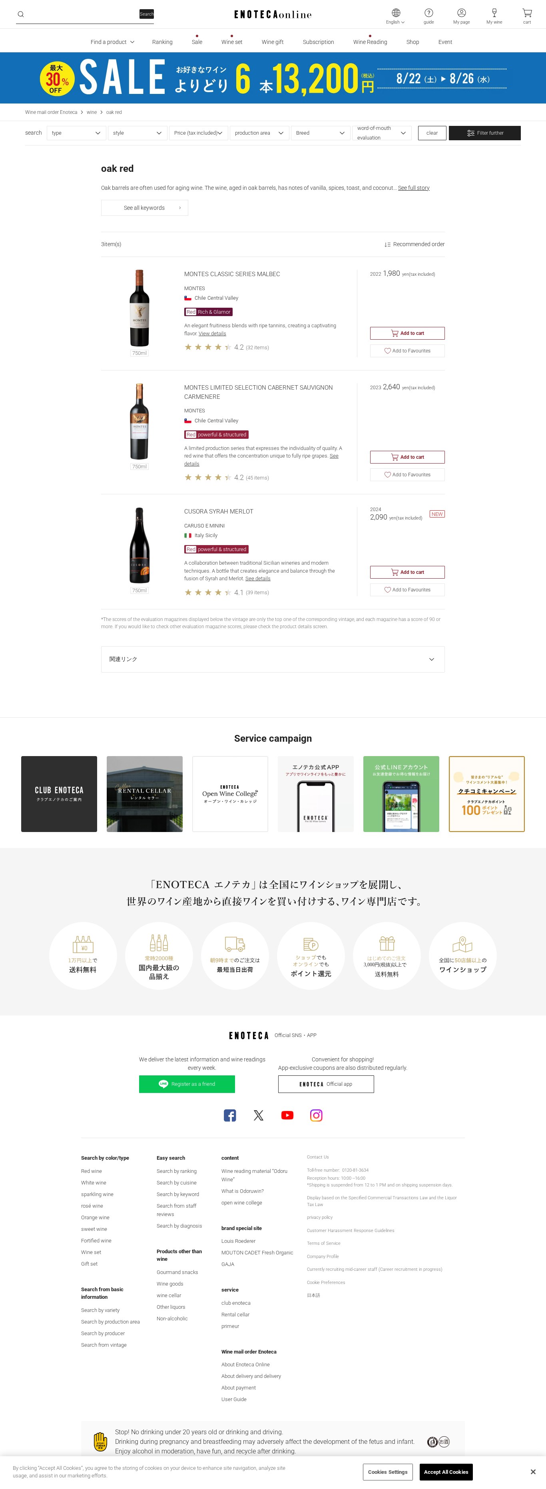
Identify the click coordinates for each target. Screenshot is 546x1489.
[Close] (533, 1472)
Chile (200, 298)
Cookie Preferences (326, 1282)
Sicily (211, 535)
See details (258, 578)
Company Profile (323, 1256)
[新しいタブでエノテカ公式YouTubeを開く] (287, 1115)
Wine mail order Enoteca (51, 112)
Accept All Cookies (446, 1472)
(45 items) (257, 477)
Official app (339, 1084)
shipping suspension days (427, 1185)
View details (212, 333)
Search (147, 14)
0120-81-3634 (355, 1170)
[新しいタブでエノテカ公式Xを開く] (258, 1115)
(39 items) (257, 592)
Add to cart (412, 333)
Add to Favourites (411, 351)
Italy (199, 535)
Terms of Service (324, 1243)
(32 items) (257, 347)
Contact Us (318, 1157)
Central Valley (222, 298)
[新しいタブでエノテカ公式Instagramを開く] (316, 1115)
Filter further (490, 133)
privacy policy (320, 1217)
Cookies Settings (388, 1472)
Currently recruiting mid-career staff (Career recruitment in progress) (374, 1269)
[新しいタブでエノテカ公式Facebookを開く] (229, 1115)
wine (92, 112)
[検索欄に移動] (21, 14)
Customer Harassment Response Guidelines (351, 1230)
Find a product (109, 42)
